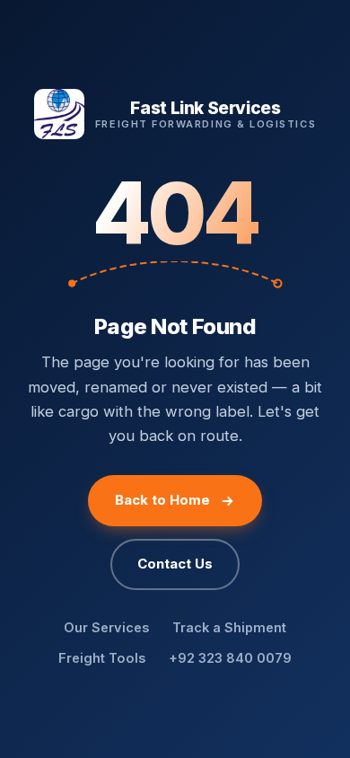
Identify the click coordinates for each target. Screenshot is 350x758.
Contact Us (175, 563)
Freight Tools (101, 657)
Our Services (106, 627)
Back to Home (162, 499)
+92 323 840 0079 (230, 657)
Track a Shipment (229, 627)
